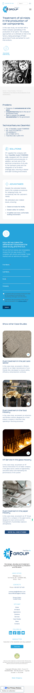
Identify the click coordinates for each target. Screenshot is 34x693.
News (17, 621)
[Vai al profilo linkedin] (11, 634)
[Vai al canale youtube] (23, 634)
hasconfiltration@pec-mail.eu (17, 593)
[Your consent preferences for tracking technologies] (32, 519)
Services (17, 616)
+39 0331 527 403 (19, 587)
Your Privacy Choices (14, 688)
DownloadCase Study (6, 53)
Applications (17, 612)
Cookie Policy (17, 599)
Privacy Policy (17, 597)
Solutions (17, 614)
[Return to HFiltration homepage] (11, 12)
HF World (17, 609)
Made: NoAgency (17, 678)
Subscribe (17, 646)
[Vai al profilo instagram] (19, 634)
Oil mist (19, 91)
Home (4, 91)
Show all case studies (17, 532)
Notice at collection (8, 691)
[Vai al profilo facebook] (15, 634)
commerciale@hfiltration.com (17, 591)
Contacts (17, 623)
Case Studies (12, 91)
